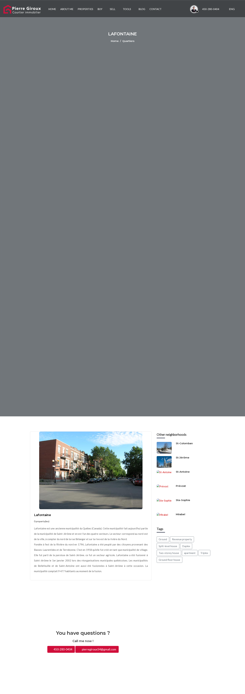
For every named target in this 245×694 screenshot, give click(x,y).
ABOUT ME (66, 9)
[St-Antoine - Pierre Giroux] (165, 475)
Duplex (186, 546)
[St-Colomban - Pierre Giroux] (165, 447)
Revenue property (182, 539)
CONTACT (156, 9)
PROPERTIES (85, 9)
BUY (100, 9)
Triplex (204, 552)
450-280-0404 (62, 649)
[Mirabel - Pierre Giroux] (165, 518)
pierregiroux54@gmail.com (98, 649)
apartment (190, 552)
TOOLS (127, 9)
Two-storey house (169, 552)
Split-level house (168, 546)
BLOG (141, 9)
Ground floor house (169, 559)
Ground (163, 539)
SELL (112, 9)
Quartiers (128, 41)
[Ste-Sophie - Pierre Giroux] (165, 504)
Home (115, 41)
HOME (52, 9)
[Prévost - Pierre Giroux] (165, 489)
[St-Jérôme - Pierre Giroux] (165, 461)
